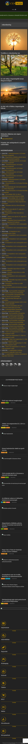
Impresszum (5, 627)
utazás (7, 402)
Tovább (14, 630)
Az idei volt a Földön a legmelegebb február (12, 107)
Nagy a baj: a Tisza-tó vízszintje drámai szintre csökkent (12, 550)
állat (4, 502)
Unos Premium (12, 743)
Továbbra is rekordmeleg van (10, 53)
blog (2, 528)
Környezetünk (5, 735)
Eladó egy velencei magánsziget (12, 400)
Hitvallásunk (5, 723)
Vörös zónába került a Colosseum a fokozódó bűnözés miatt (13, 474)
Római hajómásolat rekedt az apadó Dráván (13, 449)
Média (3, 711)
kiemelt (3, 402)
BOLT (2, 699)
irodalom (3, 427)
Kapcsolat (4, 651)
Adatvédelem (5, 639)
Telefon (3, 687)
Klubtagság (4, 663)
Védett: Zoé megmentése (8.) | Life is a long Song (13, 424)
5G (1, 502)
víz (6, 452)
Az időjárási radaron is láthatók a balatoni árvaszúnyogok (12, 499)
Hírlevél (3, 675)
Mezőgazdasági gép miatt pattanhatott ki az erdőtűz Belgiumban (14, 600)
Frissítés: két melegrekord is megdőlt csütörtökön (13, 143)
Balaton (8, 502)
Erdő (2, 603)
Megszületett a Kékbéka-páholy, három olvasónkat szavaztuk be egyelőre (12, 525)
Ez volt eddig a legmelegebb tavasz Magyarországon (12, 80)
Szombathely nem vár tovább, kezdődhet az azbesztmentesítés (12, 575)
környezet (8, 578)
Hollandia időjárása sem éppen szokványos (11, 135)
